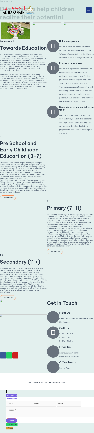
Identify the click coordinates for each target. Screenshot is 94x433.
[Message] (50, 416)
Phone (10, 428)
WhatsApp (13, 424)
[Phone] (7, 428)
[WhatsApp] (7, 424)
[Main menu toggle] (89, 10)
